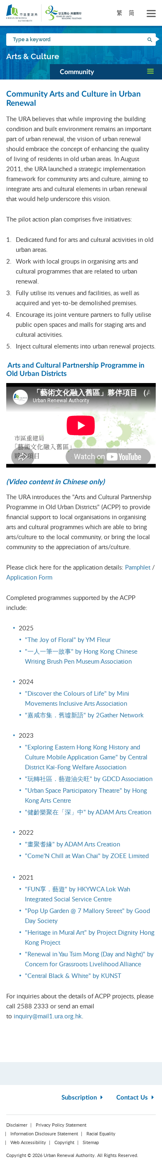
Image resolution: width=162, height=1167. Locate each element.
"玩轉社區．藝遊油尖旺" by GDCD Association (88, 778)
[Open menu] (151, 13)
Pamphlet (137, 567)
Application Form (29, 577)
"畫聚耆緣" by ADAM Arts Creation (72, 844)
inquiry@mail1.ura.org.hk (48, 1016)
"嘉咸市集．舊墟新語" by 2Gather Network (84, 715)
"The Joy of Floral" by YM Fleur (67, 639)
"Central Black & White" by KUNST (73, 975)
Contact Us (133, 1098)
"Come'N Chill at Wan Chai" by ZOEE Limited (87, 855)
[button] (106, 71)
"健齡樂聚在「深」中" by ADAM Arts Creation (88, 812)
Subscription (79, 1098)
